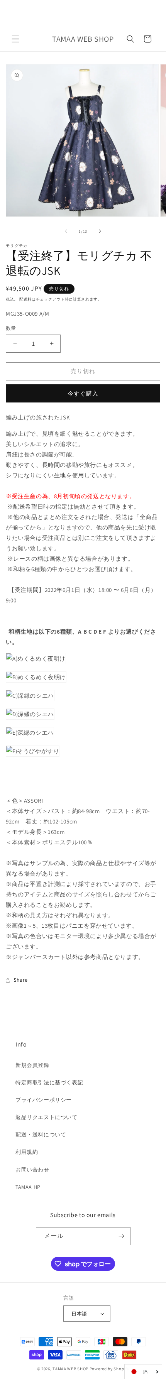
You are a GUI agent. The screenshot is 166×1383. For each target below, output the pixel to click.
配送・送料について (40, 1134)
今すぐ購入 (83, 393)
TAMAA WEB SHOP (70, 1368)
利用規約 (26, 1151)
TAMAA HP (28, 1186)
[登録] (121, 1236)
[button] (15, 38)
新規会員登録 (32, 1065)
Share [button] (21, 979)
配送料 (25, 299)
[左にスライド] (66, 231)
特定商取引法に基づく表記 (49, 1082)
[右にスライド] (99, 231)
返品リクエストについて (46, 1117)
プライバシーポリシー (43, 1099)
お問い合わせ (32, 1169)
